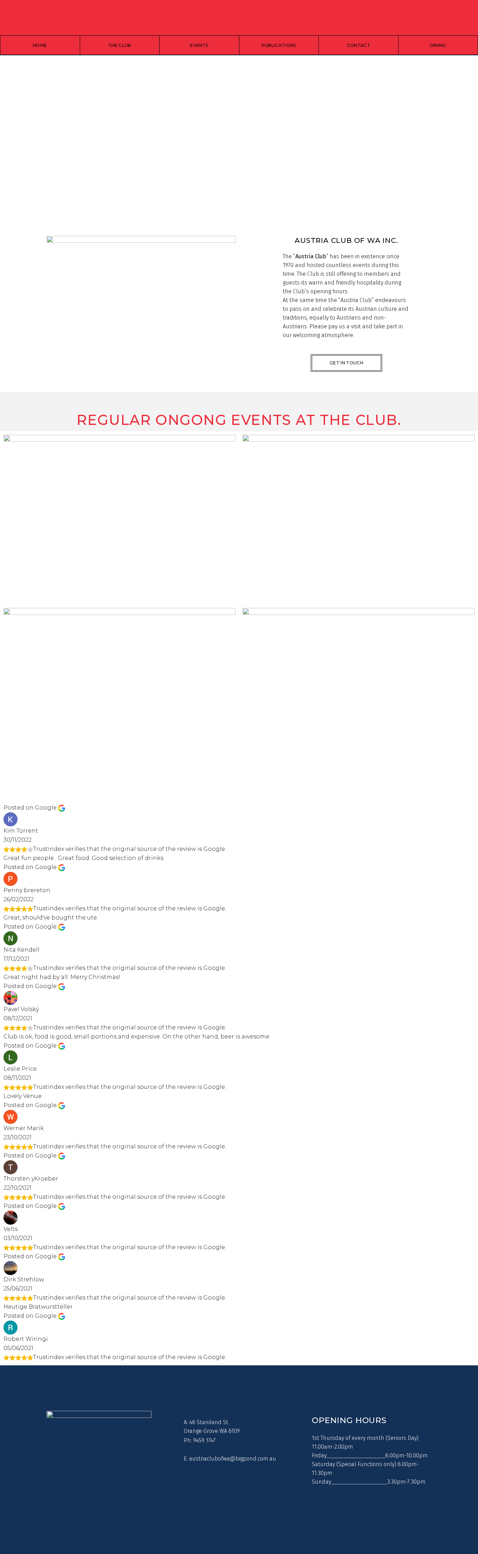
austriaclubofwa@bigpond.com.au (232, 1458)
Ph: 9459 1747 (200, 1440)
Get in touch (346, 362)
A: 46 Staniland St (206, 1422)
